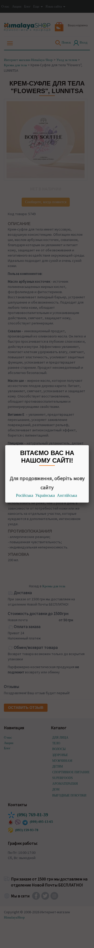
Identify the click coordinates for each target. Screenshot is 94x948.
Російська (24, 495)
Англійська (67, 495)
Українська (45, 495)
